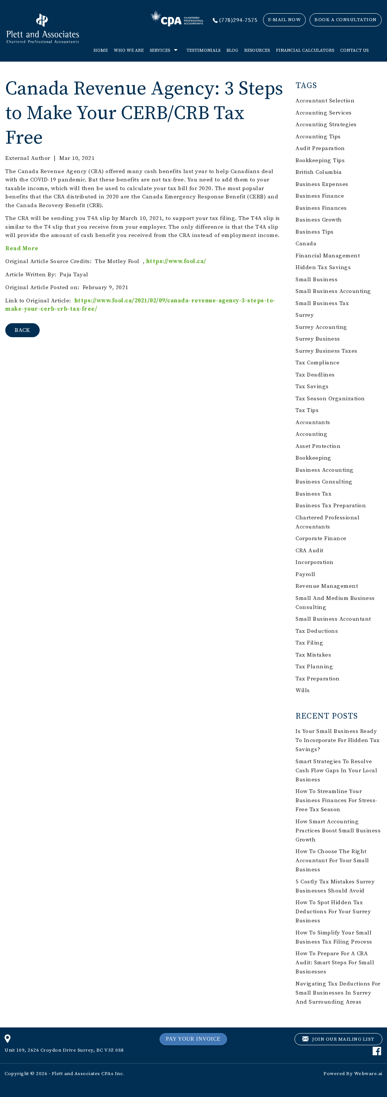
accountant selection (325, 100)
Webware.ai (368, 1074)
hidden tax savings (323, 267)
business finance (320, 196)
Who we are (129, 50)
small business (316, 279)
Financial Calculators (305, 50)
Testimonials (203, 50)
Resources (257, 50)
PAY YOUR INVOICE (193, 1039)
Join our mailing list (343, 1039)
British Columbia (319, 172)
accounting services (324, 112)
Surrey (305, 315)
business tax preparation (331, 505)
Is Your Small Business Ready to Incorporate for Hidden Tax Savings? (338, 740)
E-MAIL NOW (284, 20)
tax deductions (317, 631)
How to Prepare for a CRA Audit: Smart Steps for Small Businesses (335, 962)
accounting (311, 434)
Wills (303, 690)
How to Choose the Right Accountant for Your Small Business (332, 860)
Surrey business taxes (327, 351)
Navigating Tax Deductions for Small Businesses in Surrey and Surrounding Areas (338, 993)
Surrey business (318, 338)
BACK (22, 330)
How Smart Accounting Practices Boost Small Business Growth (338, 830)
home (100, 50)
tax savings (312, 386)
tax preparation (318, 678)
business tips (315, 232)
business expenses (322, 184)
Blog (232, 50)
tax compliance (317, 362)
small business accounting (333, 291)
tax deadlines (315, 374)
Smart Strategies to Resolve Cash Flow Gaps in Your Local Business (336, 770)
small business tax (322, 303)
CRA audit (310, 550)
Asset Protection (318, 446)
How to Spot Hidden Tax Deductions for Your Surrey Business (333, 911)
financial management (328, 255)
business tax (313, 493)
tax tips (307, 410)
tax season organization (330, 398)
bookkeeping (313, 458)
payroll (306, 574)
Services (160, 50)
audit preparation (320, 148)
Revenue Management (327, 586)
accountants (313, 422)
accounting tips (318, 136)
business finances (321, 208)
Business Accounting (325, 470)
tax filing (309, 642)
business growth (319, 219)
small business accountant (333, 619)
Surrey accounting (321, 327)
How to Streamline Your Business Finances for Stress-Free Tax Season (337, 800)
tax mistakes (313, 655)
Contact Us (354, 50)
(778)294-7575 (238, 20)
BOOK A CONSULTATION (345, 20)
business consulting (324, 481)
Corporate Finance (321, 538)
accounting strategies (326, 124)
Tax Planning (314, 666)
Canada (306, 243)
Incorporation (315, 562)
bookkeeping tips (320, 160)
